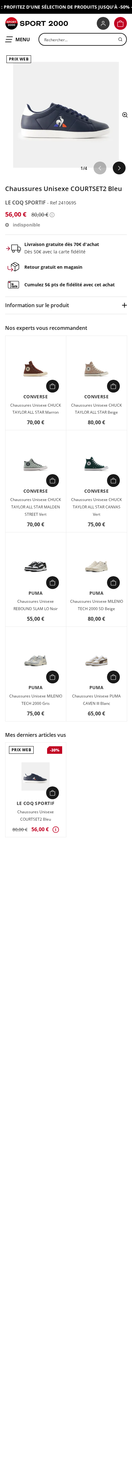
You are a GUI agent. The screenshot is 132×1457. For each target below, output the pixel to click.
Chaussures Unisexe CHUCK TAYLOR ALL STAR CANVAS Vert (96, 507)
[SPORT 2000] (36, 23)
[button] (120, 23)
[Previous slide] (100, 168)
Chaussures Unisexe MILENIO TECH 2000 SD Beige (96, 605)
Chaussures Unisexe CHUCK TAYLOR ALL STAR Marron (35, 408)
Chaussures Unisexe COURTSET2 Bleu (35, 815)
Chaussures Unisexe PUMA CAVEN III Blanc (96, 699)
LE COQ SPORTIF (26, 202)
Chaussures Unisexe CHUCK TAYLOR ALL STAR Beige (96, 408)
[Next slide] (119, 168)
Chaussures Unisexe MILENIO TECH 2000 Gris (35, 699)
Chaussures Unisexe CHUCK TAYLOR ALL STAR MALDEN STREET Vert (35, 507)
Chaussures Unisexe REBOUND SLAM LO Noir (35, 605)
